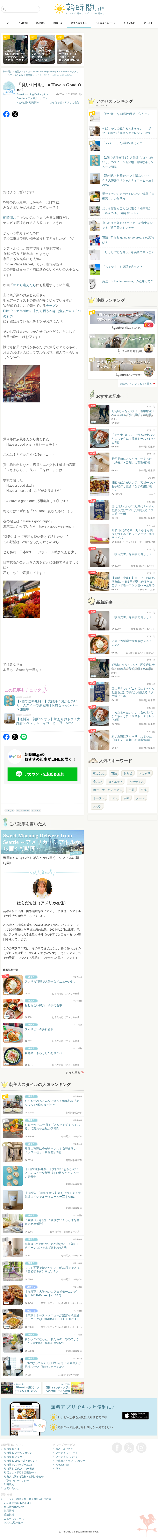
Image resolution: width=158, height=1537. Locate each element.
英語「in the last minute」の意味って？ (127, 281)
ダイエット (115, 781)
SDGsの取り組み (13, 1522)
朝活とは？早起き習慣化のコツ (21, 1472)
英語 (114, 773)
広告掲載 (9, 1514)
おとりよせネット (65, 1448)
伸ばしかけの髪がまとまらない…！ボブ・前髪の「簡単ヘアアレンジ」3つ (126, 131)
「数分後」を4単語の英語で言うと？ (126, 113)
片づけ (97, 806)
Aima (58, 1468)
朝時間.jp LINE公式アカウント (21, 1460)
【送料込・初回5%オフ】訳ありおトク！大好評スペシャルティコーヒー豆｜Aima (128, 180)
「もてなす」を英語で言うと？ (122, 266)
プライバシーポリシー (16, 1480)
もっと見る (73, 1072)
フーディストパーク (67, 1456)
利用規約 (9, 1484)
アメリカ (9, 810)
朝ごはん (99, 773)
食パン (97, 781)
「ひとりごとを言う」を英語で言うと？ (128, 252)
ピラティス (136, 781)
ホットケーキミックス (107, 790)
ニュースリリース (14, 1518)
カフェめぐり (23, 810)
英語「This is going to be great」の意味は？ (128, 240)
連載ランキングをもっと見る (136, 383)
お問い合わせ (11, 1488)
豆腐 (144, 790)
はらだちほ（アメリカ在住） (66, 102)
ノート (140, 798)
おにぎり (144, 773)
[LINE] (23, 739)
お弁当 (128, 773)
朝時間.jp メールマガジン (18, 1452)
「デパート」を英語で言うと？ (122, 143)
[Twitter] (15, 116)
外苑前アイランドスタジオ (70, 1460)
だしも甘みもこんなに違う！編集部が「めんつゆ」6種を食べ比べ (126, 210)
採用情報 (9, 1510)
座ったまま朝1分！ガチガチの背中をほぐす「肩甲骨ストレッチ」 (127, 225)
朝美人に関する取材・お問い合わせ (24, 1476)
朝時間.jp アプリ (13, 1456)
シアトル (36, 810)
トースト (99, 798)
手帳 (126, 798)
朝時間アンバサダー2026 (18, 1464)
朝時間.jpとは (11, 1448)
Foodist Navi (63, 1464)
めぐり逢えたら (24, 285)
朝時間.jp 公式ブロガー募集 (19, 1468)
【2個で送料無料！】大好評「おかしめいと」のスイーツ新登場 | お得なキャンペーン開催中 (128, 162)
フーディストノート (67, 1452)
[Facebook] (6, 116)
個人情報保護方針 (14, 1506)
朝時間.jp (9, 217)
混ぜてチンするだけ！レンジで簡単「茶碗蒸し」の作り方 (124, 196)
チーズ (51, 305)
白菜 (131, 790)
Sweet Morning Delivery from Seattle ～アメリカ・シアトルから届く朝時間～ (33, 98)
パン (114, 798)
